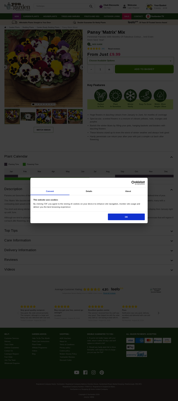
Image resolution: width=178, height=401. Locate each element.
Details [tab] (89, 191)
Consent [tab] (50, 191)
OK (126, 217)
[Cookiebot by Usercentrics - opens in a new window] (133, 183)
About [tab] (128, 191)
